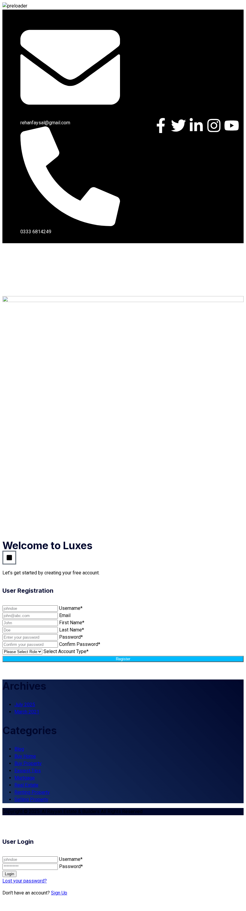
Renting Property (32, 792)
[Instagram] (213, 125)
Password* (71, 637)
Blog (19, 749)
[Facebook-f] (160, 125)
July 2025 (24, 704)
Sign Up (59, 893)
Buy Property (28, 763)
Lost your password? (24, 881)
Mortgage (24, 778)
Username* (70, 608)
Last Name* (71, 630)
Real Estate (26, 785)
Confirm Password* (79, 644)
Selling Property (31, 799)
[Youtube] (231, 125)
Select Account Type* (66, 651)
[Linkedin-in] (196, 125)
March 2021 (26, 712)
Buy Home (25, 756)
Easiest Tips (27, 770)
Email (64, 615)
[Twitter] (178, 125)
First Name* (71, 622)
